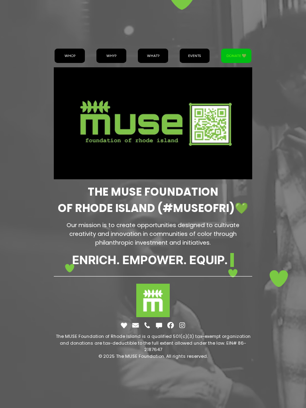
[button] (124, 325)
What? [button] (153, 55)
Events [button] (194, 55)
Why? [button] (111, 55)
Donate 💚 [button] (236, 55)
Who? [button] (70, 55)
